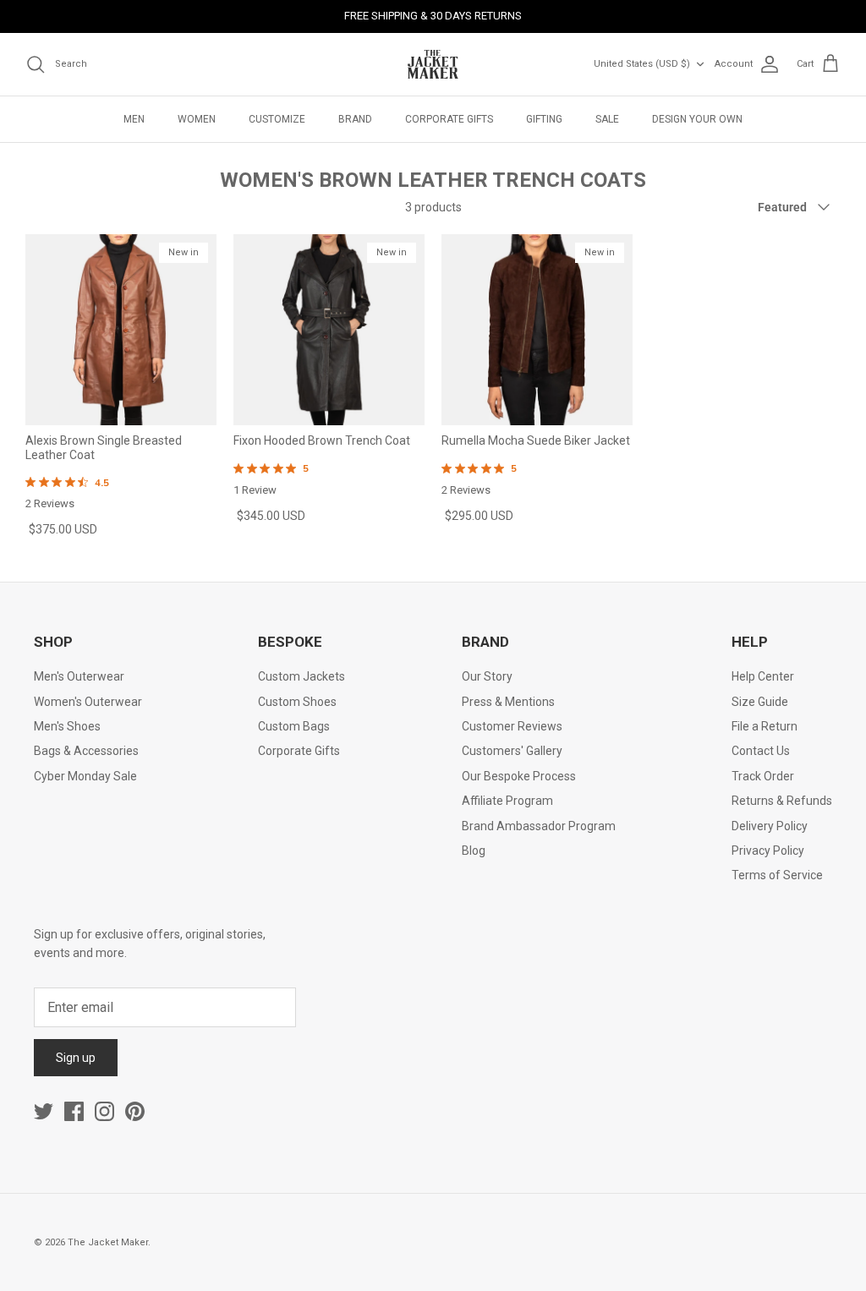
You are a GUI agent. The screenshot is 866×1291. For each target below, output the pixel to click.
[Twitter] (43, 1111)
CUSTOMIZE (277, 119)
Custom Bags (294, 726)
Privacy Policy (768, 850)
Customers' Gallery (512, 751)
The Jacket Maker (108, 1242)
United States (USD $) (642, 63)
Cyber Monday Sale (85, 776)
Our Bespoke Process (519, 776)
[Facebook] (74, 1111)
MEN (134, 119)
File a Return (764, 726)
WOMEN (197, 119)
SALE (607, 119)
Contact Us (761, 751)
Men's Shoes (67, 726)
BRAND (355, 119)
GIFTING (544, 119)
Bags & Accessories (86, 751)
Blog (473, 850)
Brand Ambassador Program (539, 826)
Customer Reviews (512, 726)
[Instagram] (104, 1111)
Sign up (76, 1057)
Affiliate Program (507, 800)
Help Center (763, 676)
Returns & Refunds (782, 800)
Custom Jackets (301, 676)
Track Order (763, 776)
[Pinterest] (135, 1111)
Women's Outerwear (88, 701)
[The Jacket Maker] (433, 64)
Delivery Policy (770, 826)
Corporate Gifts (299, 751)
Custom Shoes (297, 701)
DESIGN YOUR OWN (697, 119)
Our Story (487, 676)
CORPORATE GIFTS (449, 119)
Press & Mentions (508, 701)
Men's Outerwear (79, 676)
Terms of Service (777, 875)
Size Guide (760, 701)
